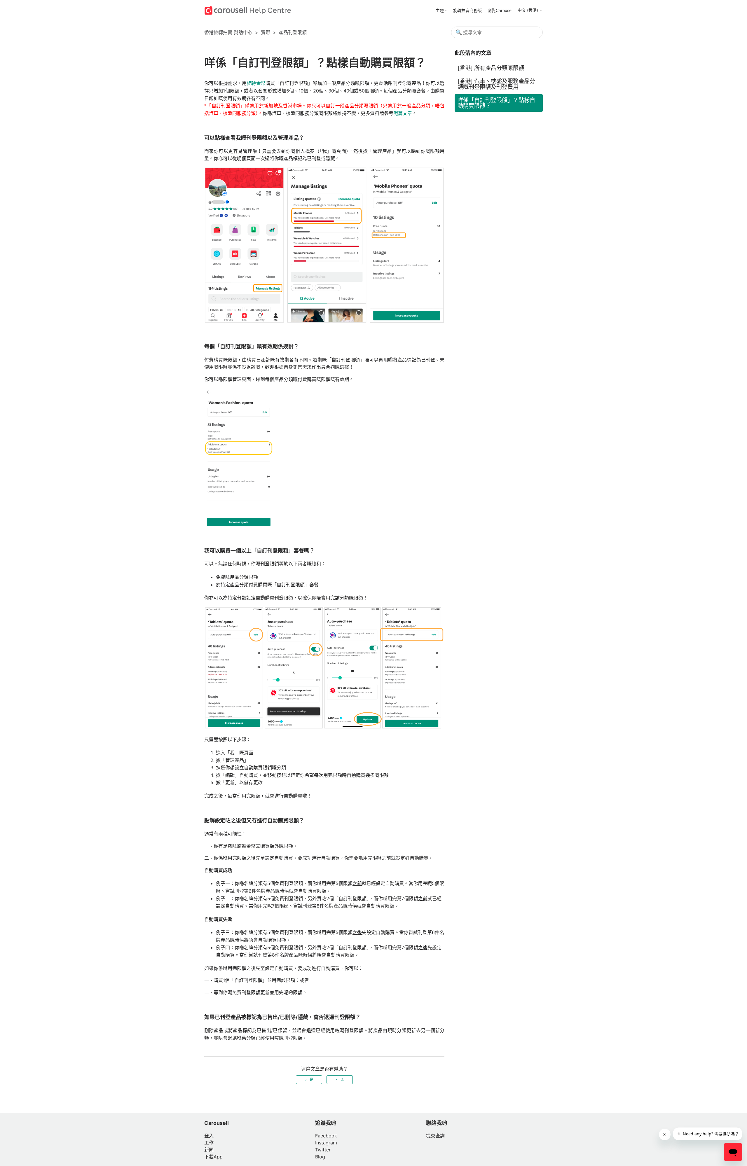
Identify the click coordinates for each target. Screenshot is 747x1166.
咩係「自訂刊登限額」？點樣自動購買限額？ (496, 103)
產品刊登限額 (293, 32)
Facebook (326, 1136)
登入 (209, 1136)
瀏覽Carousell (500, 10)
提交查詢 (435, 1136)
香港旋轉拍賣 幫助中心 (228, 32)
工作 (209, 1143)
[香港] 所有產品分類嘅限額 (491, 67)
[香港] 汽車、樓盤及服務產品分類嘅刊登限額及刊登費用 (496, 84)
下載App (213, 1157)
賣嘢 (265, 32)
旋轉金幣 (256, 83)
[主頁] (248, 10)
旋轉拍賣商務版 (467, 10)
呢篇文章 (402, 113)
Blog (320, 1157)
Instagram (326, 1143)
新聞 (209, 1150)
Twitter (323, 1150)
